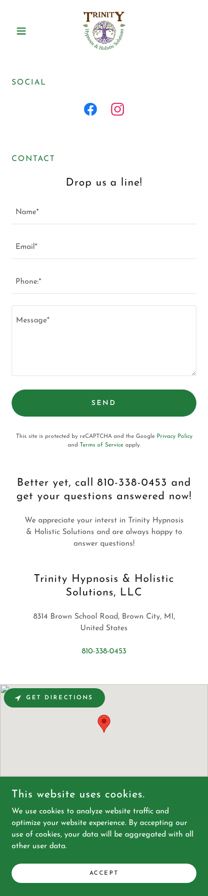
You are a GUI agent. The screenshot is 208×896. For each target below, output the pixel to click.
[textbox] (104, 212)
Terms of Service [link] (101, 445)
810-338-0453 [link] (104, 651)
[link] (103, 31)
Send (104, 403)
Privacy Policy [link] (175, 436)
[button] (25, 31)
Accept (104, 873)
